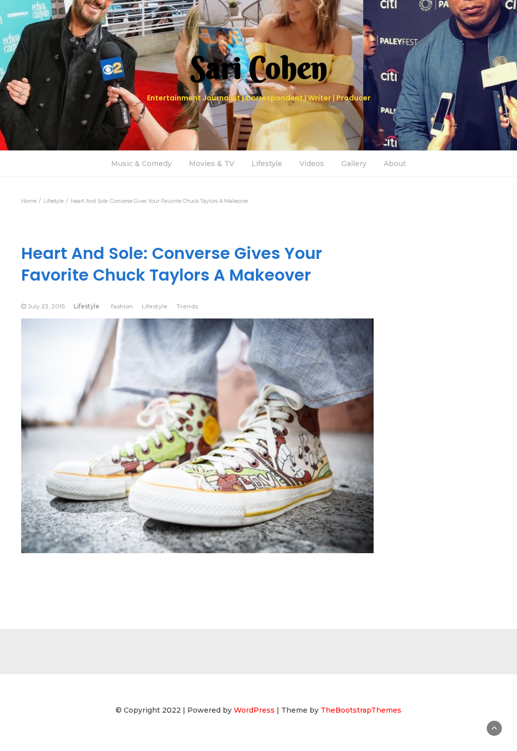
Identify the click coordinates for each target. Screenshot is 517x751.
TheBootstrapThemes (361, 710)
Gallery (354, 163)
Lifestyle (266, 163)
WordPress (254, 710)
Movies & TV (211, 163)
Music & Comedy (141, 163)
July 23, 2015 (46, 306)
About (395, 163)
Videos (311, 163)
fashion (122, 306)
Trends (187, 306)
